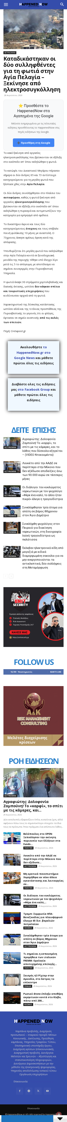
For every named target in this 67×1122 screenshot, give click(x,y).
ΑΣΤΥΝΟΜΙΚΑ (9, 52)
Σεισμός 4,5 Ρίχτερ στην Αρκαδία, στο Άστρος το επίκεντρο (38, 979)
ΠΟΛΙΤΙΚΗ (28, 848)
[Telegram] (28, 1091)
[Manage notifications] (59, 1114)
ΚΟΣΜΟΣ (28, 928)
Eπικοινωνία (33, 1108)
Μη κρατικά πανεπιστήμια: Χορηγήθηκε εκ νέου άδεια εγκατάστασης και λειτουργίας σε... (43, 879)
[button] (5, 4)
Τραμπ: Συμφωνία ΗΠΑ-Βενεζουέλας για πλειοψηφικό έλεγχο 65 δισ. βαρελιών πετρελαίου (43, 919)
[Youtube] (47, 1091)
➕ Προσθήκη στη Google (33, 142)
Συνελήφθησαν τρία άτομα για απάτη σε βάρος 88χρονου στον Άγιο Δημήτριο (42, 511)
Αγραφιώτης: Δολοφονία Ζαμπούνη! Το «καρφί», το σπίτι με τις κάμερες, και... (33, 806)
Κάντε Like (55, 672)
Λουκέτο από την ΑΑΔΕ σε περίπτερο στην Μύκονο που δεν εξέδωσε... (42, 859)
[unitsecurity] (33, 646)
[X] (38, 1091)
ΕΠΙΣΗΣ (44, 430)
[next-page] (11, 576)
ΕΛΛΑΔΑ (27, 986)
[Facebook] (19, 1091)
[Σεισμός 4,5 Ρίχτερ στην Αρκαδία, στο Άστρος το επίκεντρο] (12, 980)
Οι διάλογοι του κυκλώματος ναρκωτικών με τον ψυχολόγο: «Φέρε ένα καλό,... (43, 899)
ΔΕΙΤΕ (20, 430)
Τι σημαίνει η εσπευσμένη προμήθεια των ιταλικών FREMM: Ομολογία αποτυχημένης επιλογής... (40, 959)
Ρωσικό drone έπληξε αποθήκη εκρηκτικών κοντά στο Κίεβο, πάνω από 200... (43, 997)
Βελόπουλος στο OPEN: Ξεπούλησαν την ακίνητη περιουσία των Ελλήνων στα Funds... (41, 839)
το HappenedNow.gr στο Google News (32, 352)
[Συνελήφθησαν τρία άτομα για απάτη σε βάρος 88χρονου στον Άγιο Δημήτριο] (12, 511)
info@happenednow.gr (41, 1081)
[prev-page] (5, 576)
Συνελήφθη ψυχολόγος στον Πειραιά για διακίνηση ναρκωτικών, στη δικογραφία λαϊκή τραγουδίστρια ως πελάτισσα (41, 531)
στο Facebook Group (34, 389)
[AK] (33, 745)
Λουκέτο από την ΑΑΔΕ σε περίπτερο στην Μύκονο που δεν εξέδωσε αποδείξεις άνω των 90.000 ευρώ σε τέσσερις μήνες (42, 471)
